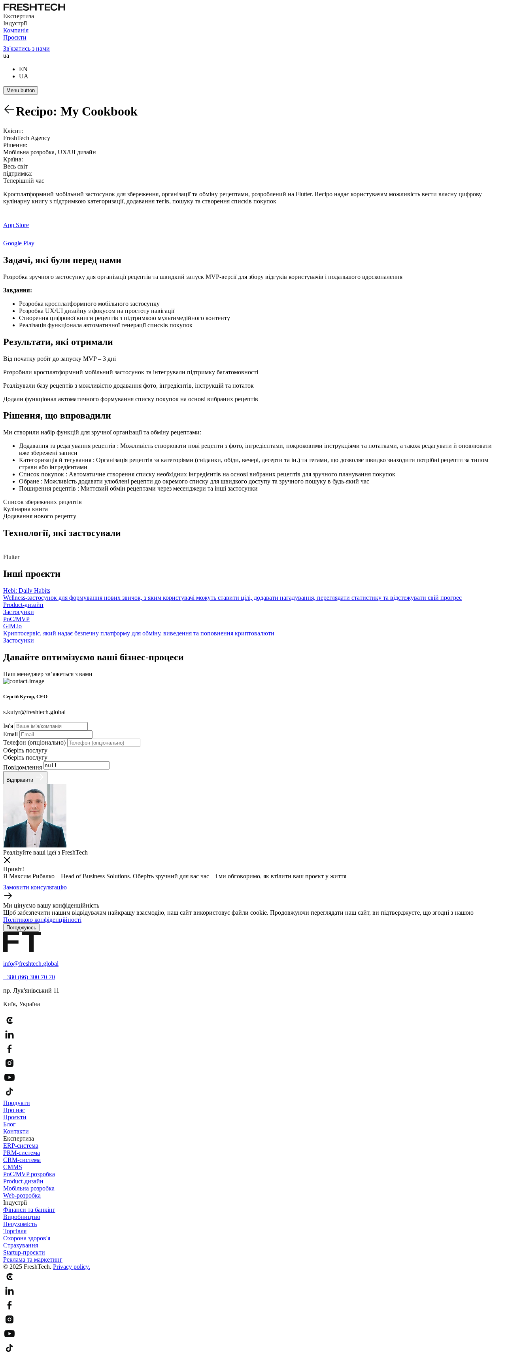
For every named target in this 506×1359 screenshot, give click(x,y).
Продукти (16, 1102)
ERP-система (20, 1145)
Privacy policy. (71, 1266)
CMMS (12, 1167)
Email (11, 734)
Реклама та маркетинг (32, 1259)
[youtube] (253, 1078)
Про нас (14, 1110)
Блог (9, 1124)
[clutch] (253, 1021)
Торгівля (14, 1231)
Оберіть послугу (25, 750)
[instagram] (253, 1064)
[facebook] (253, 1049)
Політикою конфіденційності (42, 919)
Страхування (20, 1245)
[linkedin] (253, 1035)
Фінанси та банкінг (29, 1209)
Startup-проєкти (24, 1252)
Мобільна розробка (29, 1188)
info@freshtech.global (31, 963)
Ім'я (9, 725)
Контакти (16, 1131)
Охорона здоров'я (26, 1238)
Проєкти (14, 37)
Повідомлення (23, 767)
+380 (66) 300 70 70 (29, 977)
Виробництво (21, 1216)
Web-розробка (22, 1195)
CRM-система (22, 1159)
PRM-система (21, 1152)
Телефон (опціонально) (35, 742)
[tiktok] (253, 1092)
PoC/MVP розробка (29, 1174)
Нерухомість (20, 1224)
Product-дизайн (23, 1181)
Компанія (15, 30)
